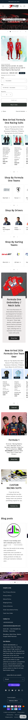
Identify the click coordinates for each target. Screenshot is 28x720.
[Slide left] (10, 172)
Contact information (19, 717)
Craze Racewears (11, 712)
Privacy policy (21, 712)
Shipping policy (9, 717)
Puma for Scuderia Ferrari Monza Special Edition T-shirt (6, 384)
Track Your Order (8, 613)
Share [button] (4, 111)
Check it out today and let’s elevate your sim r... (13, 542)
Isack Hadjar (16, 228)
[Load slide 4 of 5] (16, 31)
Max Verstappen (6, 228)
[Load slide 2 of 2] (15, 582)
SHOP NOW (14, 25)
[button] (3, 6)
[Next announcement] (25, 1)
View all (14, 407)
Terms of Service (8, 606)
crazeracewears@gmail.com (11, 625)
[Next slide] (20, 31)
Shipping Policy (7, 602)
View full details (20, 111)
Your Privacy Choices (9, 592)
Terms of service (19, 714)
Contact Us (14, 506)
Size (2, 84)
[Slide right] (17, 172)
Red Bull (5, 198)
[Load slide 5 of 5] (18, 31)
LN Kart (16, 262)
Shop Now (14, 338)
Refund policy (10, 714)
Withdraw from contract (26, 360)
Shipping (3, 75)
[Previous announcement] (3, 1)
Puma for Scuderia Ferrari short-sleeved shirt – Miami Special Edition (17, 384)
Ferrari (16, 198)
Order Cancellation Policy (10, 609)
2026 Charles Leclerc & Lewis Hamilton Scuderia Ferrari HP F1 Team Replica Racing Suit (18, 151)
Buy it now (14, 105)
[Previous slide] (7, 31)
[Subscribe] (22, 679)
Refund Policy (7, 599)
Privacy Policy (7, 595)
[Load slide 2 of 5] (12, 31)
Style (2, 77)
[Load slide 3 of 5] (14, 31)
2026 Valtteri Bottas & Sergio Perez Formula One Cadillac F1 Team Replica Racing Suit (6, 151)
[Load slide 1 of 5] (10, 31)
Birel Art (5, 262)
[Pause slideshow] (26, 31)
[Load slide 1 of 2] (13, 582)
